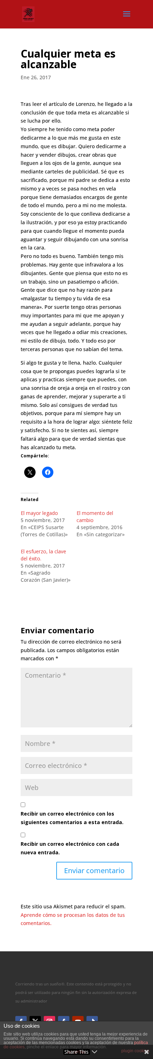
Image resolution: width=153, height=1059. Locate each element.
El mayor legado (39, 513)
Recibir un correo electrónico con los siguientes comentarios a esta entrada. (72, 818)
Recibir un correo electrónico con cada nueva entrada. (70, 848)
